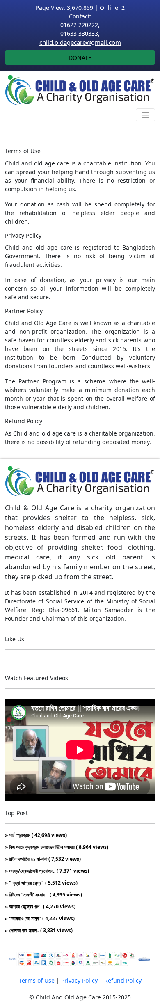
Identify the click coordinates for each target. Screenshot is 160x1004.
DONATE (80, 58)
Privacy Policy (80, 980)
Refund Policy (123, 980)
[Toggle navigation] (145, 114)
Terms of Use (37, 980)
